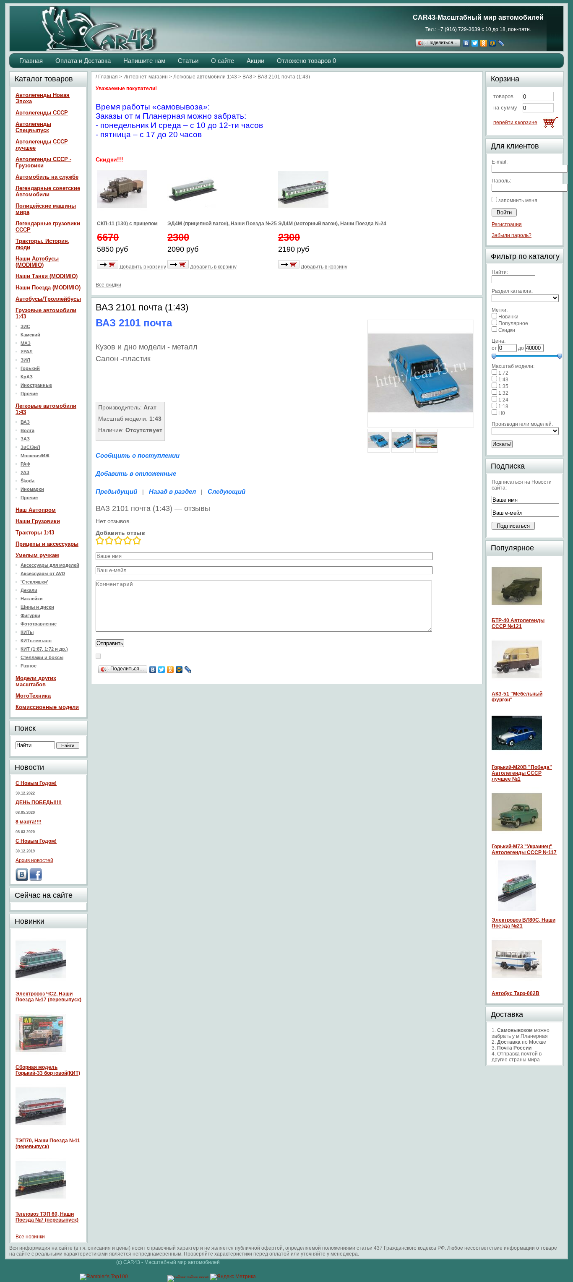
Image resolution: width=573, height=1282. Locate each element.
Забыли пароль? (511, 235)
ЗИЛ (25, 359)
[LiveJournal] (501, 43)
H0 (501, 413)
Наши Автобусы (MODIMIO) (37, 261)
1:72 (503, 373)
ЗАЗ (25, 438)
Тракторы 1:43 (35, 532)
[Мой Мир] (492, 43)
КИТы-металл (36, 640)
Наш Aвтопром (36, 510)
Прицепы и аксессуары (47, 544)
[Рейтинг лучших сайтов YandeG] (188, 1277)
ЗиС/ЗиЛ (30, 447)
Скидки (506, 330)
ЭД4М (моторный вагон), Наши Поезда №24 (332, 224)
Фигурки (30, 615)
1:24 (503, 400)
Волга (27, 430)
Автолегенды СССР (42, 112)
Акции (255, 60)
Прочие (29, 393)
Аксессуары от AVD (43, 573)
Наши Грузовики (38, 521)
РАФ (25, 463)
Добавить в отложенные (136, 473)
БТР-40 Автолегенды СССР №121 (518, 623)
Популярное (513, 323)
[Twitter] (475, 43)
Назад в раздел (172, 491)
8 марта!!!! (29, 822)
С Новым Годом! (36, 783)
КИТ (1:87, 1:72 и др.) (44, 648)
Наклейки (32, 598)
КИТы (27, 632)
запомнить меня (517, 200)
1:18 (503, 406)
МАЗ (26, 343)
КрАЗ (27, 376)
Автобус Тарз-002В (515, 993)
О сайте (222, 60)
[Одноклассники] (483, 43)
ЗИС (25, 326)
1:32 (503, 393)
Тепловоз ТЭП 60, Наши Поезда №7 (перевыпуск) (47, 1217)
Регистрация (507, 224)
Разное (28, 665)
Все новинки (30, 1237)
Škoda (27, 480)
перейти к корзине (515, 122)
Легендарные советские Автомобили (48, 191)
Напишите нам (144, 60)
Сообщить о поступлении (138, 455)
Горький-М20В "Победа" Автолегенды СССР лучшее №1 (522, 773)
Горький (30, 368)
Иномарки (32, 489)
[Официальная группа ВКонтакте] (22, 879)
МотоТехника (33, 696)
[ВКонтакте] (466, 43)
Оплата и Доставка (83, 60)
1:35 (503, 386)
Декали (29, 590)
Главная (31, 60)
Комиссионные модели (47, 707)
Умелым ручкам (37, 555)
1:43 (503, 380)
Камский (30, 334)
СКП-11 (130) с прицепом (127, 224)
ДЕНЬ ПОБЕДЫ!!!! (39, 802)
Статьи (188, 60)
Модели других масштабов (36, 681)
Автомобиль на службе (47, 177)
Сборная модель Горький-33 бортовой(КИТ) (48, 1070)
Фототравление (39, 623)
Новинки (508, 317)
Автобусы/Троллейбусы (48, 299)
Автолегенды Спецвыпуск (33, 127)
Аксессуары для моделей (50, 565)
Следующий (226, 491)
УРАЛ (27, 351)
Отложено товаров (306, 60)
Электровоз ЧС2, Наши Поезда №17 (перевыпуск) (48, 997)
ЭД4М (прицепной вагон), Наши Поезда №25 (222, 224)
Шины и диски (37, 607)
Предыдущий (116, 491)
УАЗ (25, 472)
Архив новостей (34, 860)
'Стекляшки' (34, 581)
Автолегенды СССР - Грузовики (43, 162)
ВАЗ (25, 422)
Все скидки (108, 285)
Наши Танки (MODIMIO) (47, 276)
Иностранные (36, 385)
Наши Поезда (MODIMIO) (48, 287)
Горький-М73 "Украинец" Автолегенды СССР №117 (524, 849)
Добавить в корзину (143, 267)
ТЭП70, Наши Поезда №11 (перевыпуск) (48, 1143)
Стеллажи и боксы (42, 657)
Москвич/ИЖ (35, 455)
